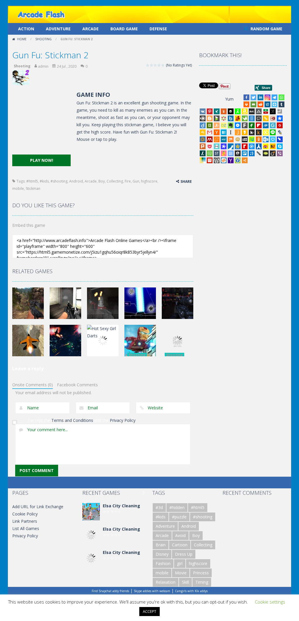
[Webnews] (210, 160)
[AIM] (238, 111)
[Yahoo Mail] (231, 160)
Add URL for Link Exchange (37, 506)
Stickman (33, 188)
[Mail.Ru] (203, 139)
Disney (162, 554)
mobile (18, 188)
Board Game (124, 28)
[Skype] (280, 146)
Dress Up (183, 554)
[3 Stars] (155, 65)
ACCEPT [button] (149, 611)
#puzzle (179, 517)
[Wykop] (224, 160)
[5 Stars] (163, 65)
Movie (181, 573)
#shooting (59, 181)
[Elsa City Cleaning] (91, 511)
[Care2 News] (245, 118)
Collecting (115, 181)
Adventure (58, 28)
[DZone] (224, 125)
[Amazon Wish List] (245, 111)
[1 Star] (148, 65)
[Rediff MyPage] (245, 146)
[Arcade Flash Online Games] (41, 14)
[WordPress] (217, 160)
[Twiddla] (259, 153)
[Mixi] (238, 139)
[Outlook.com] (266, 139)
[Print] (246, 104)
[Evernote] (231, 125)
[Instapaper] (231, 132)
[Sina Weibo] (266, 146)
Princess (201, 573)
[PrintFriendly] (217, 146)
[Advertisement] (41, 122)
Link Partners (24, 521)
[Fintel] (252, 125)
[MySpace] (245, 139)
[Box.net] (231, 118)
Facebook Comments (77, 384)
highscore (149, 181)
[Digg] (267, 104)
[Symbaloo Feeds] (231, 153)
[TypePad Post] (266, 153)
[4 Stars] (159, 65)
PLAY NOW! (41, 160)
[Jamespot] (238, 132)
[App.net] (259, 111)
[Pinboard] (280, 139)
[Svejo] (224, 153)
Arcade (90, 28)
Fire (128, 181)
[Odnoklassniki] (259, 139)
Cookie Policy (25, 514)
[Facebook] (246, 97)
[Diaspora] (280, 118)
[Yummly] (224, 111)
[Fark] (245, 125)
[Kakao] (245, 132)
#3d (159, 507)
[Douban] (210, 125)
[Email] (253, 104)
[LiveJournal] (280, 132)
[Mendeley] (210, 139)
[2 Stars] (152, 65)
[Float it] (274, 104)
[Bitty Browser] (280, 111)
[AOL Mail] (252, 111)
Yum (229, 99)
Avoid (180, 535)
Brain (161, 545)
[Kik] (252, 132)
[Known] (266, 132)
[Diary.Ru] (273, 118)
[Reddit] (260, 104)
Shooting (43, 39)
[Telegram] (274, 97)
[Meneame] (217, 139)
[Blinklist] (203, 118)
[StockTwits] (217, 153)
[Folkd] (266, 125)
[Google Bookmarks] (280, 125)
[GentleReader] (273, 125)
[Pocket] (210, 146)
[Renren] (259, 146)
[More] (245, 160)
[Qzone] (238, 146)
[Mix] (231, 139)
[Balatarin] (266, 111)
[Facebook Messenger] (238, 125)
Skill (185, 582)
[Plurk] (203, 146)
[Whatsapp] (281, 97)
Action (26, 28)
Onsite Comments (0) (32, 384)
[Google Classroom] (203, 132)
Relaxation (165, 582)
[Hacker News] (217, 132)
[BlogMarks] (217, 118)
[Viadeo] (273, 153)
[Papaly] (273, 139)
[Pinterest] (210, 111)
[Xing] (217, 111)
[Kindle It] (259, 132)
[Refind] (252, 146)
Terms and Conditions (72, 420)
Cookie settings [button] (270, 602)
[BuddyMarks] (238, 118)
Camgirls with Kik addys (191, 591)
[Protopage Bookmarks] (224, 146)
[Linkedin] (260, 97)
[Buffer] (231, 111)
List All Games (25, 528)
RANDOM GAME (265, 28)
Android (76, 181)
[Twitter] (253, 97)
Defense (158, 28)
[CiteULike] (252, 118)
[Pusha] (231, 146)
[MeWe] (224, 139)
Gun (136, 181)
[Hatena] (224, 132)
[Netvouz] (252, 139)
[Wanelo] (203, 160)
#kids (44, 181)
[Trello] (245, 153)
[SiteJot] (273, 146)
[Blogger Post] (210, 118)
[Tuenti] (252, 153)
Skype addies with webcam (152, 591)
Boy (101, 181)
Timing (201, 582)
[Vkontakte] (203, 111)
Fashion (163, 563)
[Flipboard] (259, 125)
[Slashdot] (203, 153)
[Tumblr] (281, 104)
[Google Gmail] (210, 132)
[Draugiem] (217, 125)
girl (179, 563)
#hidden (177, 507)
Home (21, 39)
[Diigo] (203, 125)
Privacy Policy (122, 420)
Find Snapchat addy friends (110, 591)
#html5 (32, 181)
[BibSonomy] (273, 111)
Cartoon (179, 545)
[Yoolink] (238, 160)
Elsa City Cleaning (121, 505)
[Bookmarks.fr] (224, 118)
